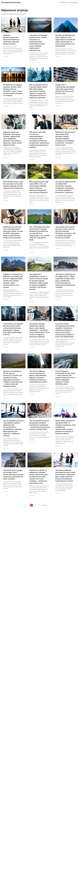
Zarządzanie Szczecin (11, 2)
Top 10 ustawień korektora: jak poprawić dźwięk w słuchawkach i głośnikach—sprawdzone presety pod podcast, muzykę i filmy (39, 425)
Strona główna (73, 2)
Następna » (45, 505)
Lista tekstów (63, 2)
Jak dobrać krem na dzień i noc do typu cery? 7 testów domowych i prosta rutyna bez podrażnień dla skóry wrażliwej (13, 474)
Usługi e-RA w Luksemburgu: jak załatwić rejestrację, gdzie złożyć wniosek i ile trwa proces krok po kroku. (65, 89)
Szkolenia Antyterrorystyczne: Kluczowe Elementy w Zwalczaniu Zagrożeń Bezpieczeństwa (11, 39)
